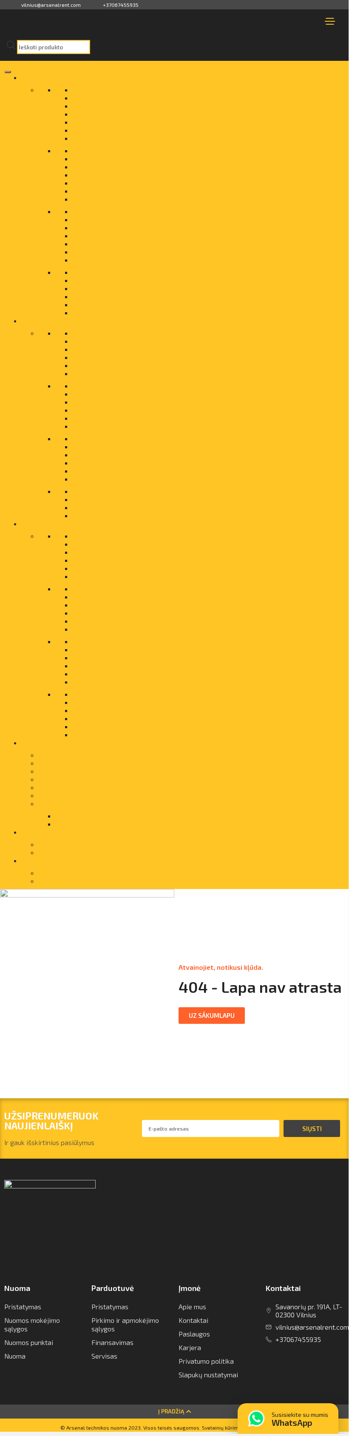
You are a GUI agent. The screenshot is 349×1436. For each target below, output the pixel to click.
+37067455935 (121, 5)
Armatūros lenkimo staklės (112, 341)
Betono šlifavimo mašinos (111, 491)
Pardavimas (40, 77)
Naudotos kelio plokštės (108, 454)
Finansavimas (59, 779)
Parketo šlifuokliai (99, 463)
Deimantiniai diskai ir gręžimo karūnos (130, 122)
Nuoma (32, 523)
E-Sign (48, 795)
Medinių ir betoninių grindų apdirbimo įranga (140, 199)
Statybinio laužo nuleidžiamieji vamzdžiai (134, 252)
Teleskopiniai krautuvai (107, 280)
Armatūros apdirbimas (106, 166)
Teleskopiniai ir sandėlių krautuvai (123, 710)
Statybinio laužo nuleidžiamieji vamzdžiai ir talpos (148, 576)
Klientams (37, 832)
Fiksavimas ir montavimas (111, 605)
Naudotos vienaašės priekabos (119, 418)
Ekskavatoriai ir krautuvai (110, 138)
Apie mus (36, 860)
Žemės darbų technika (106, 734)
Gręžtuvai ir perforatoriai (110, 373)
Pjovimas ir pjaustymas (107, 726)
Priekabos (87, 682)
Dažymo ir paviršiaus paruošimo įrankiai (132, 629)
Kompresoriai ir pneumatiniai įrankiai (128, 621)
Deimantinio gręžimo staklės (115, 130)
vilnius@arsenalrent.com (51, 4)
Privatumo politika (206, 1361)
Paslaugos (38, 742)
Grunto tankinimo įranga (109, 272)
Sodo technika (94, 499)
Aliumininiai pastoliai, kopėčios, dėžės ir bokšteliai (148, 89)
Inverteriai (88, 386)
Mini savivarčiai (96, 211)
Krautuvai (86, 402)
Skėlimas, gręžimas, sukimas (115, 552)
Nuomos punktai (28, 1342)
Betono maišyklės (99, 426)
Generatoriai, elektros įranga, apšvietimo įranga (145, 597)
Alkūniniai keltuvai (99, 191)
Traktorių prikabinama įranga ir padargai (133, 288)
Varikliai (84, 304)
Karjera (190, 1347)
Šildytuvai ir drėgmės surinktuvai (121, 243)
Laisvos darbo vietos (70, 881)
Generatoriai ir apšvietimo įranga (122, 158)
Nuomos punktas (80, 824)
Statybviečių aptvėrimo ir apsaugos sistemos (140, 260)
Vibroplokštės (93, 507)
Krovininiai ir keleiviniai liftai (115, 175)
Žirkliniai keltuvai (98, 312)
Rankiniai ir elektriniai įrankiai (117, 235)
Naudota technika (49, 320)
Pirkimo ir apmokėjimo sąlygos (125, 1324)
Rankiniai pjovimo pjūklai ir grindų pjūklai (134, 150)
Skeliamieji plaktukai (103, 479)
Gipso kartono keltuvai (106, 438)
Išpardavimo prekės (102, 219)
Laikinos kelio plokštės (107, 183)
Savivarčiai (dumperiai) (107, 333)
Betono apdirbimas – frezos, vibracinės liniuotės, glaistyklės (163, 560)
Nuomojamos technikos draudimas (90, 763)
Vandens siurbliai (98, 296)
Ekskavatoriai (92, 357)
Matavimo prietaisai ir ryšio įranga (124, 657)
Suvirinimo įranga (98, 641)
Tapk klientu (56, 852)
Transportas (56, 803)
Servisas (51, 787)
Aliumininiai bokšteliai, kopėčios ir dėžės (133, 536)
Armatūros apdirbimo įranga (115, 544)
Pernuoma (53, 771)
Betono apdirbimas (101, 106)
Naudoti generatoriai (104, 446)
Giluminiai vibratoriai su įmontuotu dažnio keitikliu (147, 365)
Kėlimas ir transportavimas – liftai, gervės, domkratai (153, 665)
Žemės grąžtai (94, 515)
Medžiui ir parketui (100, 613)
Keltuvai (84, 394)
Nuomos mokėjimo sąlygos (32, 1324)
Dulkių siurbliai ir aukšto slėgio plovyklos (133, 349)
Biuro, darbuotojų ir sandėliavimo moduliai (135, 114)
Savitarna (53, 844)
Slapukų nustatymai (208, 1374)
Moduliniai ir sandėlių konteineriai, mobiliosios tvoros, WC (159, 649)
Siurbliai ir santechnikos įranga (119, 702)
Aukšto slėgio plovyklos (107, 98)
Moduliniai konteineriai (107, 410)
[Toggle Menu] (7, 72)
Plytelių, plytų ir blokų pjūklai (115, 227)
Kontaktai (53, 873)
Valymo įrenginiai (98, 718)
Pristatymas (56, 755)
